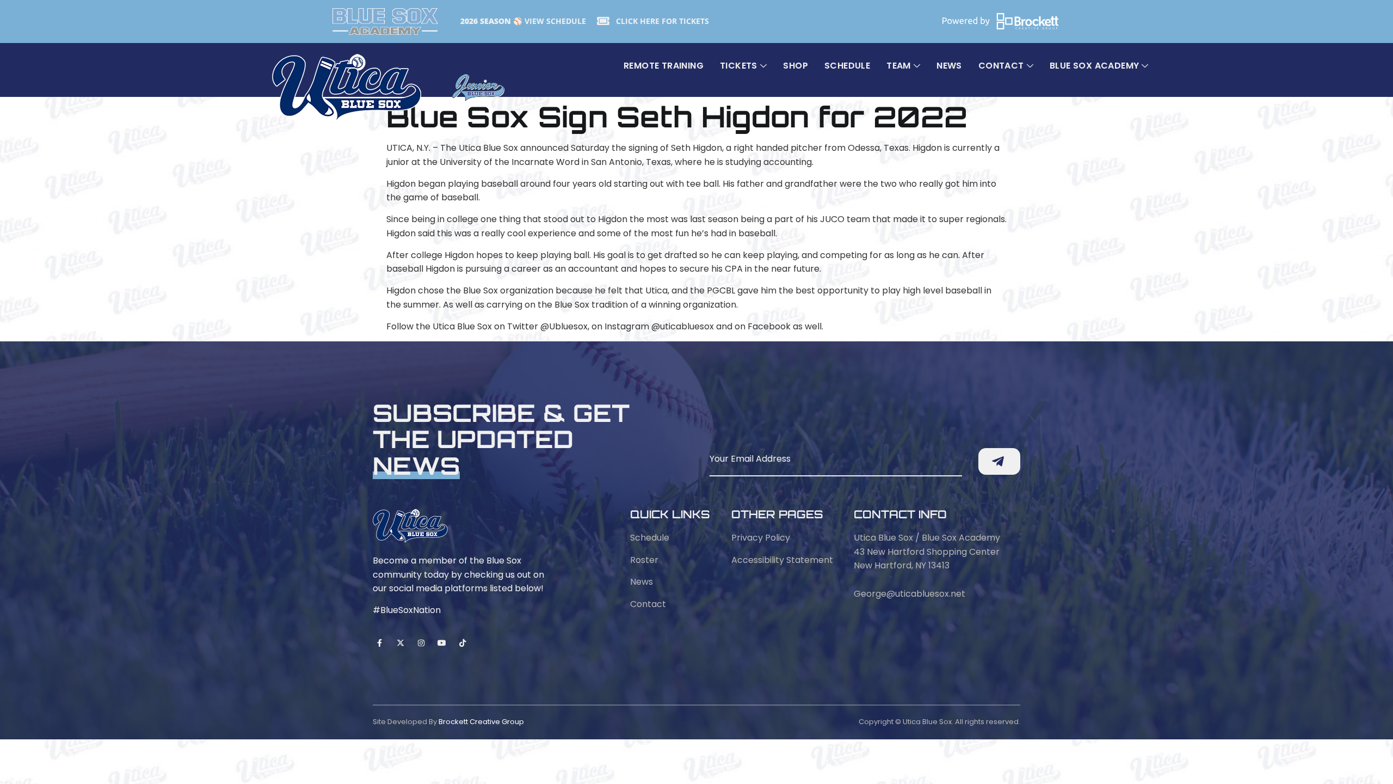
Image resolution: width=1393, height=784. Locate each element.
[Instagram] (421, 643)
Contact (1001, 65)
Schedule (847, 65)
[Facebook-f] (379, 643)
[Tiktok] (463, 643)
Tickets (738, 65)
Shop (795, 65)
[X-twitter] (400, 643)
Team (898, 65)
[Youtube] (442, 643)
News (949, 65)
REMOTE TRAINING (664, 65)
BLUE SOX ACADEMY (1094, 65)
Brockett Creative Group (481, 721)
